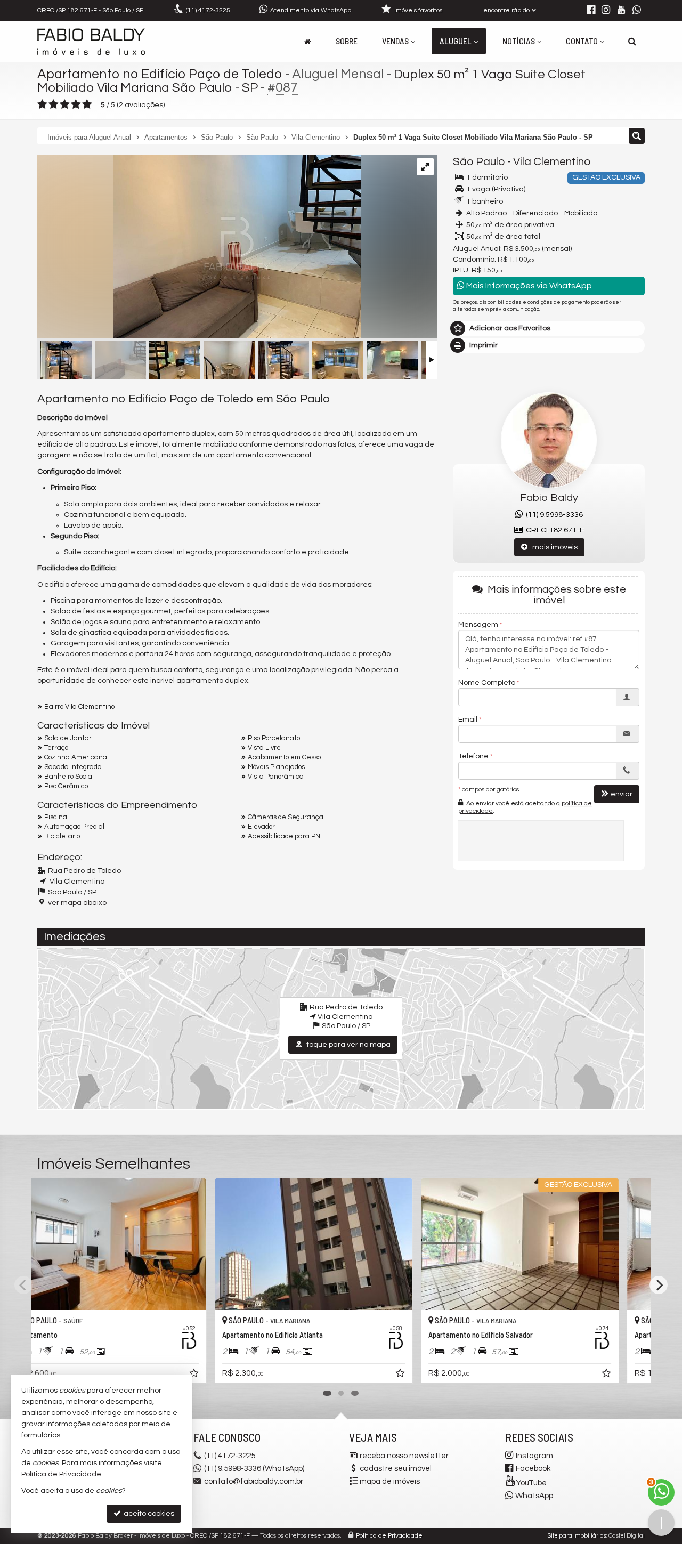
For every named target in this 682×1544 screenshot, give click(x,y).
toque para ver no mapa (348, 1044)
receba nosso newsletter (404, 1456)
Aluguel (456, 41)
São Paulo (479, 161)
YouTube (531, 1483)
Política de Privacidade (389, 1535)
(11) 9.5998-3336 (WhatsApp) (254, 1469)
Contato (582, 41)
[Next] (658, 1285)
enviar (621, 794)
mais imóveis (552, 547)
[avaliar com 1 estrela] (42, 104)
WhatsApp (534, 1496)
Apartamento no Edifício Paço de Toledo (159, 74)
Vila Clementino (551, 161)
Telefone (473, 756)
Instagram (534, 1456)
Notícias (518, 41)
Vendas (395, 41)
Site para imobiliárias (577, 1536)
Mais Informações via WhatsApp (528, 285)
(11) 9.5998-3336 (553, 515)
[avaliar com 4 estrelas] (76, 104)
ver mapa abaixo (77, 903)
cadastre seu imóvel (396, 1469)
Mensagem (478, 624)
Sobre (347, 41)
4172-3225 (208, 10)
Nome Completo (486, 682)
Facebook (533, 1469)
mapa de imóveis (390, 1481)
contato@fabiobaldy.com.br (253, 1481)
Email (467, 719)
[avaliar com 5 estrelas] (87, 104)
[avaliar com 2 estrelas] (53, 104)
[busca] (632, 41)
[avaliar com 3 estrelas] (65, 104)
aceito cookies (148, 1513)
